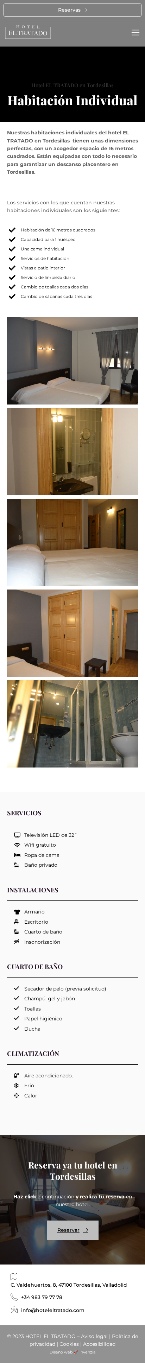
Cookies (69, 1344)
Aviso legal (94, 1336)
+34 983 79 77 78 (41, 1297)
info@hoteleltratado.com (52, 1310)
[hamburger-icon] (136, 33)
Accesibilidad (99, 1344)
